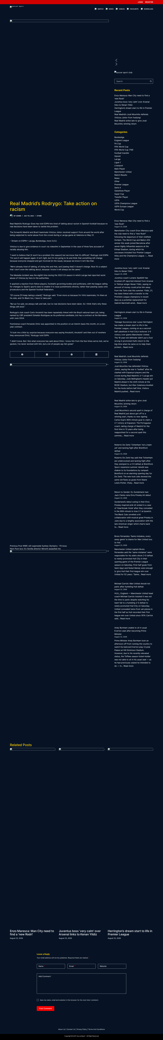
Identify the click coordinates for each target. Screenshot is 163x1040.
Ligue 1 (117, 162)
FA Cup (117, 143)
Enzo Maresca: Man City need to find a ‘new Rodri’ (32, 932)
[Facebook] (22, 354)
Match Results (120, 175)
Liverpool (118, 165)
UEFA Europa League (124, 206)
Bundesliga (119, 137)
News (111, 9)
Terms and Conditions (96, 1029)
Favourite (134, 9)
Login (140, 2)
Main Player (119, 169)
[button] (133, 60)
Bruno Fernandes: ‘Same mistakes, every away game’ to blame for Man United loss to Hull (133, 539)
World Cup (119, 209)
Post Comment (45, 1008)
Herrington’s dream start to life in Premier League (130, 932)
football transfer (121, 153)
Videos (122, 9)
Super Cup (119, 194)
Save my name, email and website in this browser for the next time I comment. (69, 1000)
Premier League (121, 184)
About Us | (62, 1029)
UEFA (116, 200)
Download (148, 9)
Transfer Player (121, 197)
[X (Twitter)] (47, 354)
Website (103, 966)
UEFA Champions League (125, 203)
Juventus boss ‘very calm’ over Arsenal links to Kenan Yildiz (80, 932)
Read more (142, 303)
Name (42, 966)
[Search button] (150, 81)
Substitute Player (122, 191)
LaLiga (117, 159)
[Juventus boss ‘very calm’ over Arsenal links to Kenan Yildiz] (81, 837)
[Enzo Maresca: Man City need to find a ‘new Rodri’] (32, 837)
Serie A (117, 187)
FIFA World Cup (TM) (123, 150)
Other (39, 216)
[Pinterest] (71, 354)
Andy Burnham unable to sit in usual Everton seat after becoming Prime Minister (130, 631)
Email (72, 966)
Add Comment (45, 976)
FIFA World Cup (121, 146)
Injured (117, 156)
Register (149, 2)
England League (121, 140)
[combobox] (131, 81)
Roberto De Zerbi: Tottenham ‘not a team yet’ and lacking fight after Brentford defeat (133, 448)
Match (100, 9)
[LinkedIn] (96, 354)
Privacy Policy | (82, 1029)
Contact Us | (71, 1029)
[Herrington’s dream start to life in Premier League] (130, 837)
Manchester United (122, 172)
